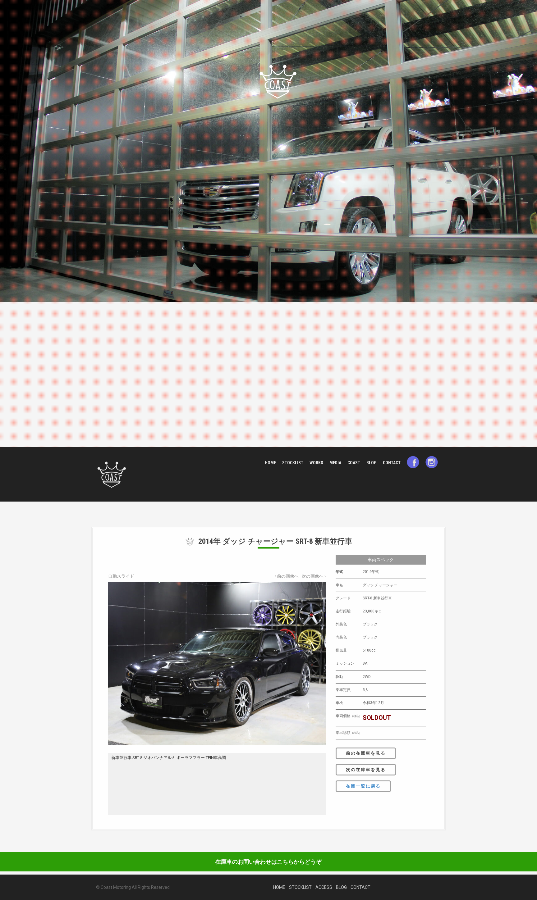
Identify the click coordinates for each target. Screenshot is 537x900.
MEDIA (335, 462)
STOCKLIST (292, 462)
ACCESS (323, 887)
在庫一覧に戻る (363, 786)
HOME (270, 462)
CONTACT (392, 462)
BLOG (371, 462)
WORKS (316, 462)
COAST (353, 462)
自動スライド (121, 576)
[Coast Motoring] (111, 473)
